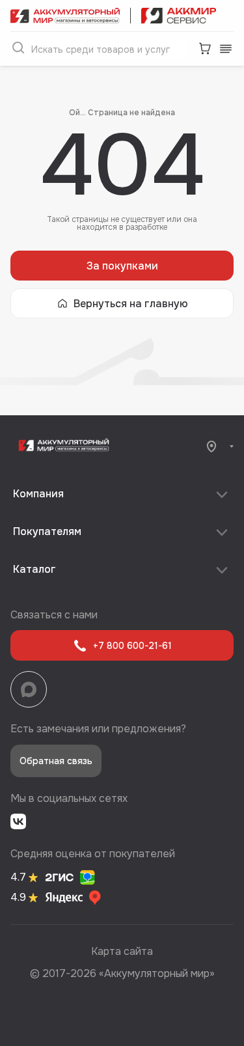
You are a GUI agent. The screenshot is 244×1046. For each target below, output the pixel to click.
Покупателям (47, 531)
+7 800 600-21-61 (132, 646)
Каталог (34, 569)
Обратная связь (56, 761)
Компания (38, 494)
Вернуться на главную (131, 303)
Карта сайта (122, 951)
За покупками (122, 266)
